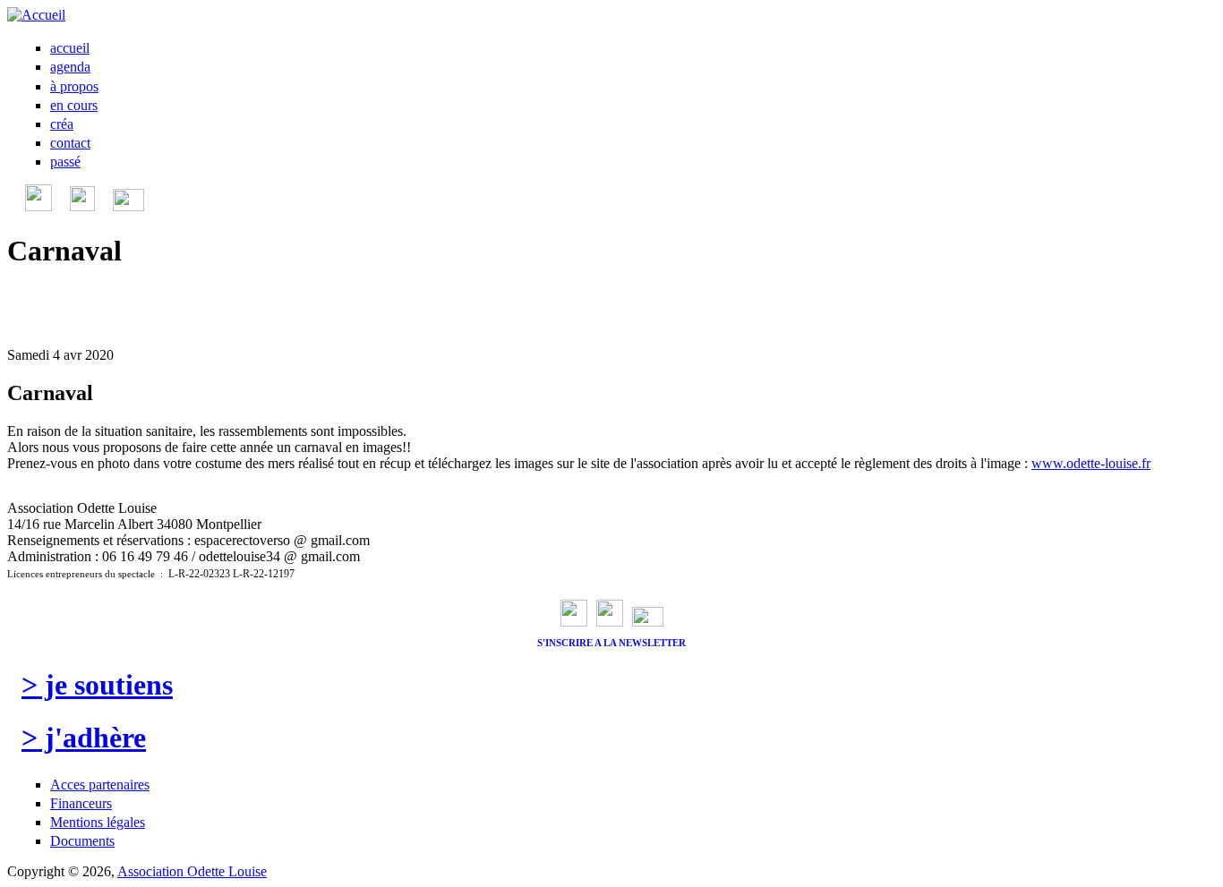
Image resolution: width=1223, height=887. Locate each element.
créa (61, 124)
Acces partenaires (100, 784)
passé (65, 161)
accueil (70, 47)
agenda (70, 66)
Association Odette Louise (192, 871)
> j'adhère (83, 737)
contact (70, 142)
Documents (82, 841)
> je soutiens (97, 685)
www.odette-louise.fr (1090, 463)
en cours (74, 105)
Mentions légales (97, 822)
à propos (74, 86)
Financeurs (81, 803)
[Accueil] (36, 14)
